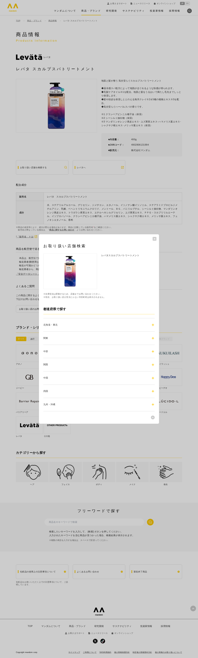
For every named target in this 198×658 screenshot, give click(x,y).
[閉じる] (154, 239)
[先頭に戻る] (153, 417)
